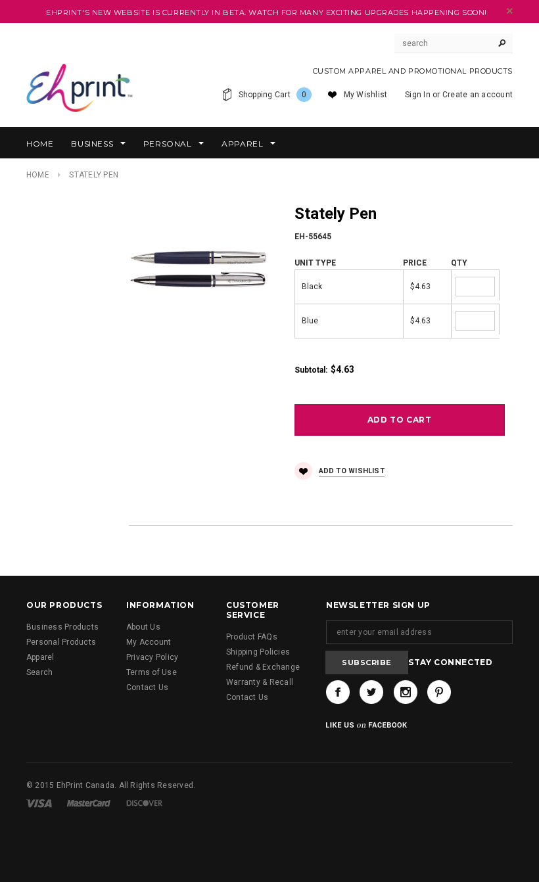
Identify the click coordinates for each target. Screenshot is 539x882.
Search (39, 672)
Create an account (477, 94)
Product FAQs (251, 636)
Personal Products (61, 642)
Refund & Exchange (263, 667)
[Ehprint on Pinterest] (439, 692)
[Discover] (144, 803)
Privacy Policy (152, 657)
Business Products (62, 627)
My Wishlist (366, 94)
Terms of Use (151, 672)
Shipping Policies (258, 652)
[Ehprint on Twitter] (371, 692)
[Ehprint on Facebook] (338, 692)
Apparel (40, 657)
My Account (148, 642)
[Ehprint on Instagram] (405, 692)
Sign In (418, 94)
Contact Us (147, 687)
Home (37, 174)
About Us (143, 627)
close (510, 11)
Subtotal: (310, 370)
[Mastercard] (88, 803)
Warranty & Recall (259, 682)
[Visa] (39, 803)
